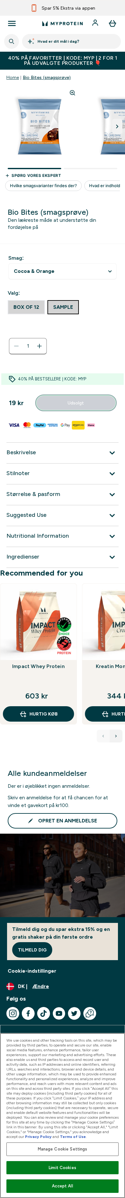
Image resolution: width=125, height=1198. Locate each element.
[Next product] (116, 736)
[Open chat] (89, 1013)
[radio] (26, 307)
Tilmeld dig (32, 949)
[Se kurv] (112, 23)
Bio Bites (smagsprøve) (47, 77)
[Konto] (96, 23)
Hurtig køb (43, 713)
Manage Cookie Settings (63, 1149)
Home (12, 77)
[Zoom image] (72, 93)
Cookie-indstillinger (32, 971)
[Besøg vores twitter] (74, 1013)
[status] (27, 346)
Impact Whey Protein (38, 666)
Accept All (62, 1186)
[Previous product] (103, 736)
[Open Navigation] (12, 23)
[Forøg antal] (39, 346)
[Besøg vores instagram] (12, 1013)
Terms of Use (73, 1136)
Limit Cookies (62, 1167)
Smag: (16, 258)
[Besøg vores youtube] (59, 1013)
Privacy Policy (38, 1136)
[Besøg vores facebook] (28, 1013)
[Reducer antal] (16, 346)
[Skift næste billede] (117, 126)
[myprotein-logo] (62, 23)
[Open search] (11, 41)
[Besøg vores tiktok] (43, 1013)
